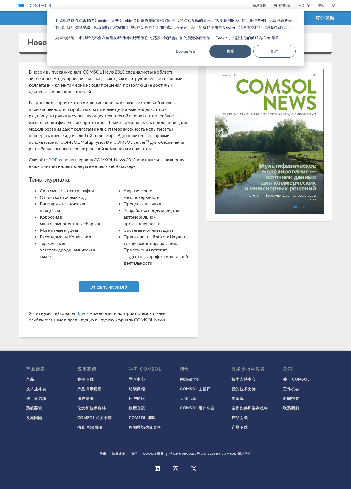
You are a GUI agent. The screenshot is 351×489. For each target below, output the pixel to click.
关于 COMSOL (296, 379)
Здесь (83, 313)
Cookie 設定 (186, 51)
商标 (134, 453)
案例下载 (85, 379)
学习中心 (137, 379)
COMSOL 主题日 (195, 388)
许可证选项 (36, 398)
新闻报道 (291, 398)
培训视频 (325, 18)
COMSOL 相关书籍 (94, 417)
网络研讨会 (190, 379)
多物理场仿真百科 (145, 427)
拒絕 (274, 51)
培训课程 (137, 388)
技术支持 (259, 5)
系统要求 (34, 408)
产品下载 (240, 427)
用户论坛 (137, 398)
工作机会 (291, 388)
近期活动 (188, 398)
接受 (230, 51)
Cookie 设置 (153, 453)
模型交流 (137, 408)
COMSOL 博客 (142, 417)
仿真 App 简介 (90, 427)
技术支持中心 (244, 379)
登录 (321, 5)
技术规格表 (36, 388)
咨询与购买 (282, 5)
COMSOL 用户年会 (197, 408)
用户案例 (85, 398)
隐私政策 (118, 453)
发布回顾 (34, 417)
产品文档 (240, 417)
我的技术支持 (244, 388)
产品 (30, 379)
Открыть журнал (107, 286)
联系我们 (291, 408)
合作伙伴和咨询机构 (250, 408)
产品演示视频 (89, 388)
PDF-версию (61, 159)
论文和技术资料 (91, 408)
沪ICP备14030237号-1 (186, 453)
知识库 (238, 398)
